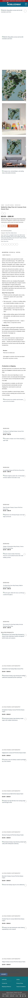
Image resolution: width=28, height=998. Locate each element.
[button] (2, 4)
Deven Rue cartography (5, 236)
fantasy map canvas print (14, 237)
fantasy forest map (4, 237)
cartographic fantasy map (14, 235)
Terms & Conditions (21, 986)
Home (2, 205)
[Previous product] (5, 213)
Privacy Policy (19, 983)
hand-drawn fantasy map (8, 239)
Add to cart (13, 226)
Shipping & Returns (6, 986)
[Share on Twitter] (9, 244)
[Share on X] (7, 244)
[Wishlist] (25, 11)
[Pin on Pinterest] (14, 244)
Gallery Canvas (9, 205)
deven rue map (14, 236)
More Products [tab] (7, 255)
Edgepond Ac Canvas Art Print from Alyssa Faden (14, 752)
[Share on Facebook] (5, 244)
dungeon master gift (21, 236)
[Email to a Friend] (12, 244)
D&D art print (22, 235)
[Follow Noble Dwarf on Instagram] (23, 996)
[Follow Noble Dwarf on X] (25, 996)
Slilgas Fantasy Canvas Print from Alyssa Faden (13, 961)
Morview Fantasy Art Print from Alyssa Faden (13, 835)
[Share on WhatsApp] (2, 244)
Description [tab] (5, 252)
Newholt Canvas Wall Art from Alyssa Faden (12, 793)
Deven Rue (17, 205)
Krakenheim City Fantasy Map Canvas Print (12, 668)
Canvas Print (6, 235)
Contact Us (4, 983)
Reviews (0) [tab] (12, 252)
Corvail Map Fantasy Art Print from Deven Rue (13, 470)
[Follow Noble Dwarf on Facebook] (20, 996)
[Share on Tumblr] (17, 244)
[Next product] (2, 213)
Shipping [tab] (18, 252)
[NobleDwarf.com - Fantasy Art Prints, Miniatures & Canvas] (14, 4)
